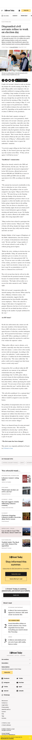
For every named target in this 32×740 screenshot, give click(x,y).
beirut (22, 462)
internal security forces (10, 462)
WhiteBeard (12, 734)
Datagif (7, 733)
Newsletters (5, 663)
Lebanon (15, 15)
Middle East (24, 15)
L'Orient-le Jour (8, 448)
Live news (6, 15)
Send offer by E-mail (16, 579)
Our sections (5, 659)
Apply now (16, 595)
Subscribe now (16, 574)
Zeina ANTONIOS (14, 47)
